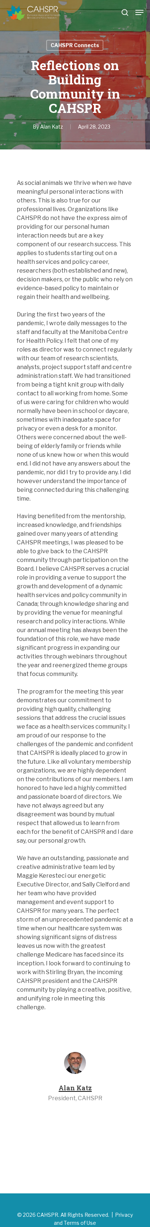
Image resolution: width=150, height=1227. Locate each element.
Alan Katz (51, 127)
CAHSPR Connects (75, 45)
